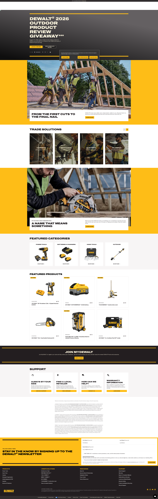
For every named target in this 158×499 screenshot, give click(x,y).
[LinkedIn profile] (155, 490)
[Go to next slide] (127, 129)
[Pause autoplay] (50, 52)
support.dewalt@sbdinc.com (133, 462)
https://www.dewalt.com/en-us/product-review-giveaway (81, 405)
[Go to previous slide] (124, 129)
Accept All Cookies (93, 57)
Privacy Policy (100, 462)
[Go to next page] (47, 52)
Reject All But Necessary (83, 57)
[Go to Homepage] (8, 491)
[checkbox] (83, 453)
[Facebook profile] (148, 490)
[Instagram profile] (150, 490)
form (121, 462)
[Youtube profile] (153, 490)
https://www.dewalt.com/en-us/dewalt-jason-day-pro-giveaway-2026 (84, 427)
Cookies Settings (65, 57)
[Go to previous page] (30, 52)
